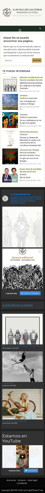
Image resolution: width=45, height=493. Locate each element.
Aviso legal (32, 480)
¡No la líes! (25, 177)
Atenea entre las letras (29, 132)
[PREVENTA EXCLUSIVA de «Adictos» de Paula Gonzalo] (10, 84)
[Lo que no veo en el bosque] (10, 156)
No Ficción (32, 172)
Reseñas (31, 155)
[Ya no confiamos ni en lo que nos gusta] (10, 120)
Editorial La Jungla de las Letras (32, 77)
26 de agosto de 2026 (30, 91)
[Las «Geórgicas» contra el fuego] (10, 102)
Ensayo (22, 169)
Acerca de (11, 480)
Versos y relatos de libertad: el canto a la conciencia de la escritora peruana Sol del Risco (30, 142)
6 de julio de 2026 (28, 180)
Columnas (23, 95)
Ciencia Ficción (26, 150)
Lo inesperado (7, 383)
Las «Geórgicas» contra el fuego (28, 102)
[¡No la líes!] (10, 174)
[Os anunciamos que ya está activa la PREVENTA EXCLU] (22, 227)
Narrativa (39, 80)
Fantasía (35, 150)
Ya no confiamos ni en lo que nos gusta (30, 121)
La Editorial (22, 483)
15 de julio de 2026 (29, 164)
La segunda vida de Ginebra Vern (14, 421)
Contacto (21, 480)
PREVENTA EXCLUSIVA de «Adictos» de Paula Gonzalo (31, 85)
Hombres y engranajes (28, 98)
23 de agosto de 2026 (30, 107)
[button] (20, 28)
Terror (37, 155)
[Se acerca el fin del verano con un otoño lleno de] (22, 269)
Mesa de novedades (27, 80)
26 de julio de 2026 (29, 126)
